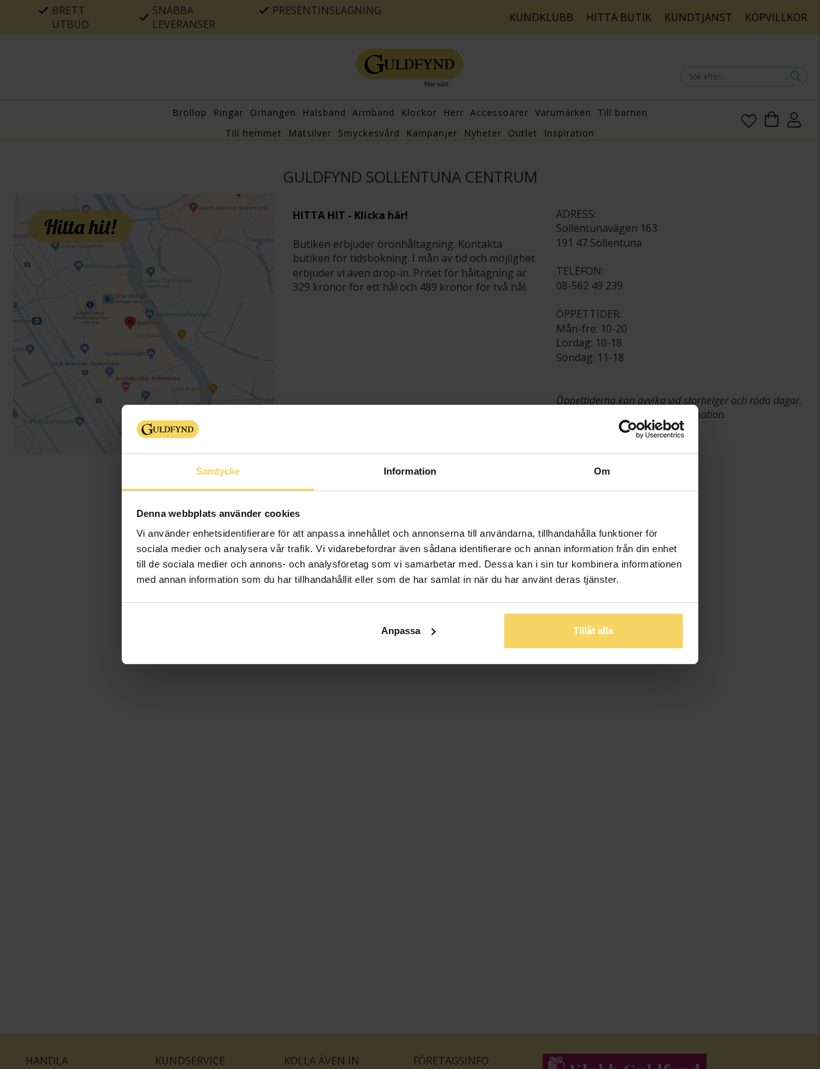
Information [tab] (410, 471)
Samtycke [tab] (218, 471)
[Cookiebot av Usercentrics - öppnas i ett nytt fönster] (628, 429)
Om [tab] (602, 471)
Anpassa (400, 630)
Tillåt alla (593, 630)
